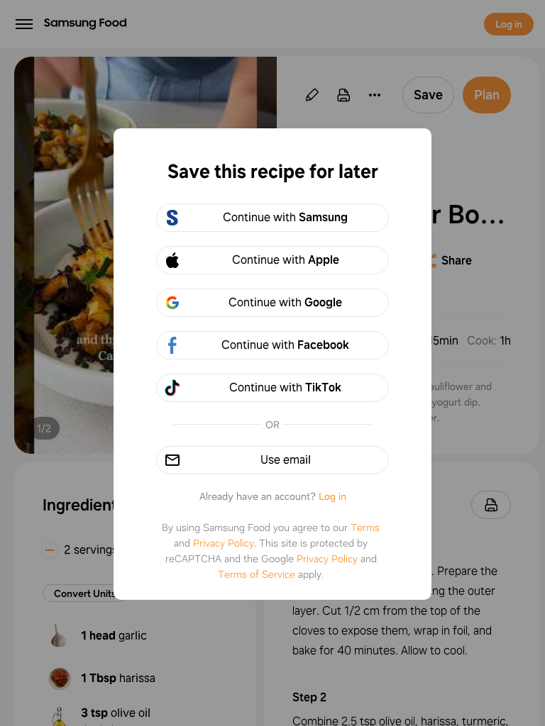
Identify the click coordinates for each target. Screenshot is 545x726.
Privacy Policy (223, 543)
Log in (332, 496)
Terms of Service (256, 574)
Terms (365, 527)
